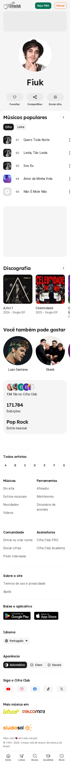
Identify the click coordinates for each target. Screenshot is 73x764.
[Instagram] (22, 689)
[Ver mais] (63, 117)
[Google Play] (17, 616)
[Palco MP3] (34, 711)
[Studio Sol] (17, 728)
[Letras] (11, 711)
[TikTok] (48, 689)
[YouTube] (8, 689)
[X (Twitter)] (62, 689)
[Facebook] (35, 689)
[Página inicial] (12, 6)
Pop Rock (17, 422)
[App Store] (46, 616)
